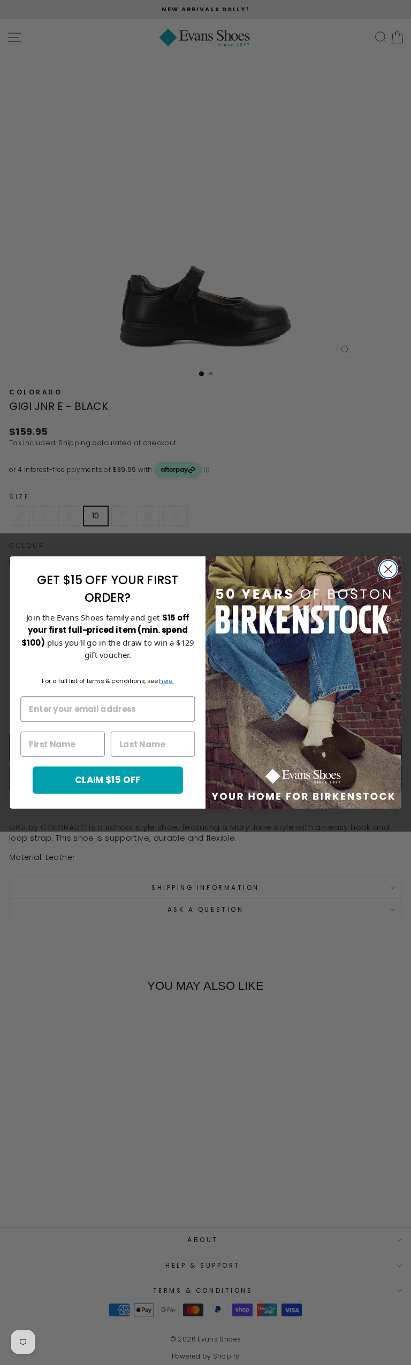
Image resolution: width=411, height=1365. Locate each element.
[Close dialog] (388, 569)
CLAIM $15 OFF (108, 779)
